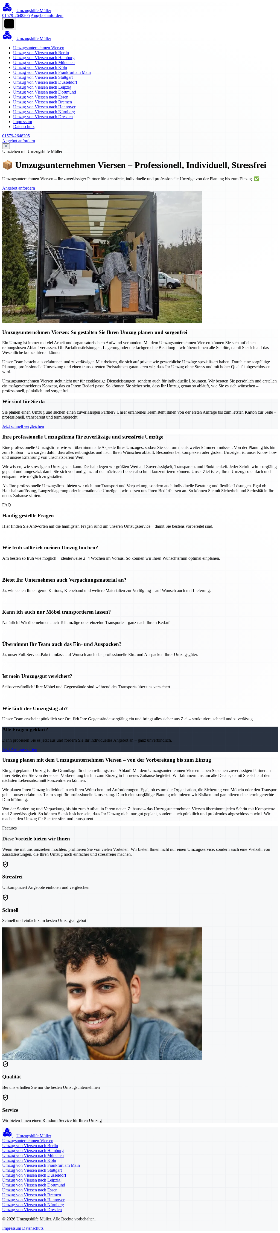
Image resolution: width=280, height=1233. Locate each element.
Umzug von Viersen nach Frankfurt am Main (52, 72)
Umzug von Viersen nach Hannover (44, 107)
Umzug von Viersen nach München (44, 62)
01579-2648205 (16, 15)
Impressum (22, 121)
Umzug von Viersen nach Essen (40, 97)
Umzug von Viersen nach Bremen (42, 102)
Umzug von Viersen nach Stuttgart (43, 77)
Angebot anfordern (47, 15)
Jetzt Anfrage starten (19, 749)
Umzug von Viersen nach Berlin (41, 52)
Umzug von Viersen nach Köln (40, 67)
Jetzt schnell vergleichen (23, 426)
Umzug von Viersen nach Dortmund (44, 92)
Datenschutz (23, 126)
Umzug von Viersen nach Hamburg (44, 57)
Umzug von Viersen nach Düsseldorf (45, 82)
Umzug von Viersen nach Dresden (43, 116)
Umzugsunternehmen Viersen (38, 47)
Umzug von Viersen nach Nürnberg (44, 111)
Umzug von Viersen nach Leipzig (42, 87)
